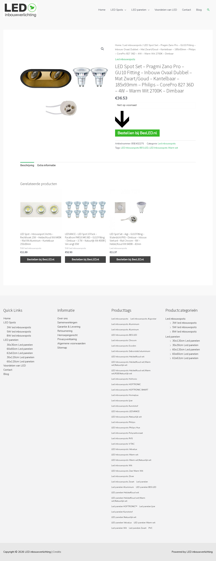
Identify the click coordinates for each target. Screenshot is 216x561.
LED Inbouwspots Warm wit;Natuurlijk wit (131, 460)
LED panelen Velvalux (121, 522)
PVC (150, 528)
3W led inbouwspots (19, 327)
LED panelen (138, 9)
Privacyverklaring (67, 339)
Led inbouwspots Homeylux (124, 395)
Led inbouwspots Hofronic (124, 379)
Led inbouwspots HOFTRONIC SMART (129, 389)
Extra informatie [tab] (46, 165)
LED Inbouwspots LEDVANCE (125, 411)
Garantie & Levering (68, 326)
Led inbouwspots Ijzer (121, 400)
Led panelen (142, 481)
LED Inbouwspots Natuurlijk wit (126, 416)
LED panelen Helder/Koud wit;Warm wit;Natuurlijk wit (128, 499)
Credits (57, 552)
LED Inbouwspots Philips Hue (125, 427)
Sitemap (62, 347)
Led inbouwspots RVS (122, 438)
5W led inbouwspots (19, 331)
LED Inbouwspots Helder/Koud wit (127, 356)
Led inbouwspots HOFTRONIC (126, 384)
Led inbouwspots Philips (123, 422)
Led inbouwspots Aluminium (125, 324)
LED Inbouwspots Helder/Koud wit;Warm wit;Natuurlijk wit (131, 363)
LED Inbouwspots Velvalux (124, 449)
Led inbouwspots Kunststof (124, 406)
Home (101, 9)
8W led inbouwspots (19, 335)
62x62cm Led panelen (20, 353)
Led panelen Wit (119, 528)
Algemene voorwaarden (71, 343)
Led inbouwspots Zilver (122, 476)
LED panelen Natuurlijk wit (123, 517)
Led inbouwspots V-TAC (122, 444)
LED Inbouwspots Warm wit (164, 147)
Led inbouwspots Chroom (124, 340)
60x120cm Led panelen (20, 361)
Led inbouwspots (132, 45)
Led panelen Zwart (137, 528)
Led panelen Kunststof (122, 511)
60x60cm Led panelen (20, 349)
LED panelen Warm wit (144, 522)
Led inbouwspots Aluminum (125, 329)
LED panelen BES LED (146, 487)
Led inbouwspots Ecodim (123, 345)
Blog (199, 9)
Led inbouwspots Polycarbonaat (127, 433)
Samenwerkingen (67, 322)
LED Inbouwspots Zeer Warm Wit (127, 471)
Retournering (64, 331)
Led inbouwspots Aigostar (143, 318)
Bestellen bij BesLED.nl (137, 133)
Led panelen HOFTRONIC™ (124, 506)
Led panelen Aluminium (122, 487)
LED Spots (117, 9)
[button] (102, 49)
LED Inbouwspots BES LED (134, 147)
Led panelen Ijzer (147, 506)
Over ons (62, 318)
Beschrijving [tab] (27, 165)
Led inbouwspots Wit (121, 465)
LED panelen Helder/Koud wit (125, 492)
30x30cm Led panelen (20, 345)
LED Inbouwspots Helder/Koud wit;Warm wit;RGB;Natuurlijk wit (131, 372)
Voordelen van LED (166, 9)
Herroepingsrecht (67, 335)
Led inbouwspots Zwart (122, 481)
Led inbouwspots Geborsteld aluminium (130, 351)
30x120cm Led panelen (20, 357)
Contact (186, 9)
